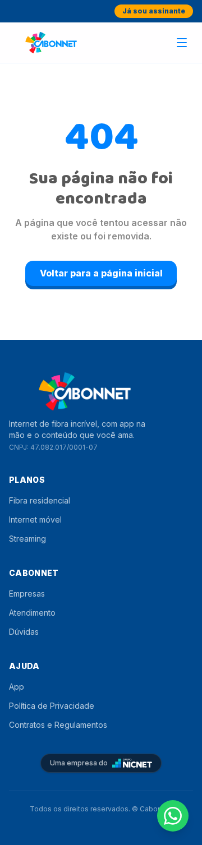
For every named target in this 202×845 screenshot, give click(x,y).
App (16, 686)
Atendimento (32, 612)
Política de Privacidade (51, 705)
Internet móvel (35, 519)
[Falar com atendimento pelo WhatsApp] (173, 816)
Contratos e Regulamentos (58, 724)
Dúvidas (24, 631)
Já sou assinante (153, 11)
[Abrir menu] (182, 42)
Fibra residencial (39, 500)
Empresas (27, 593)
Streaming (27, 538)
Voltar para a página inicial (101, 273)
